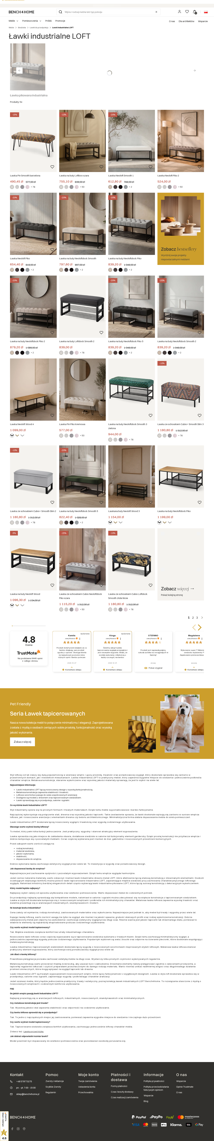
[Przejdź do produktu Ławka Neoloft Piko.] (33, 224)
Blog (146, 1101)
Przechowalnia (85, 1092)
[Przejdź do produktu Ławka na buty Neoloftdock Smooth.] (82, 224)
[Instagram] (18, 1129)
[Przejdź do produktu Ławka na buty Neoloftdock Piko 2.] (33, 307)
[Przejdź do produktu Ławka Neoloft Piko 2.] (180, 141)
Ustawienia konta (86, 1086)
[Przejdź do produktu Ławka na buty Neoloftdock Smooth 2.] (180, 307)
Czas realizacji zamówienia (124, 1097)
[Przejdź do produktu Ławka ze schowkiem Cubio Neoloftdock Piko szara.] (82, 559)
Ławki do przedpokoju (39, 27)
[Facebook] (12, 1129)
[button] (60, 12)
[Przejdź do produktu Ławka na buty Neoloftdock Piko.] (131, 224)
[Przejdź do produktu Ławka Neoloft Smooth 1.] (131, 141)
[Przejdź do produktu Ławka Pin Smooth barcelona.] (33, 141)
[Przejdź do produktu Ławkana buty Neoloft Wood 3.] (131, 476)
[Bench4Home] (24, 1129)
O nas (172, 21)
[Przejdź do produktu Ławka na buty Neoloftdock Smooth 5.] (82, 476)
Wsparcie (203, 21)
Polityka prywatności (154, 1081)
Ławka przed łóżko (33, 1031)
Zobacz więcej (22, 741)
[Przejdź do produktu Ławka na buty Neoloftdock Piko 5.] (131, 307)
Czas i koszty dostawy (122, 1091)
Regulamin (51, 1092)
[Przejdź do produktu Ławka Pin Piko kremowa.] (82, 389)
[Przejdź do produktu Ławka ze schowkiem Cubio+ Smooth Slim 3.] (180, 389)
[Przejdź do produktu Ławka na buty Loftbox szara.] (82, 141)
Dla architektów (186, 21)
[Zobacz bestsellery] (180, 229)
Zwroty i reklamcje (55, 1081)
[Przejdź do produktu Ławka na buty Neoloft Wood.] (33, 559)
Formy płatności (119, 1086)
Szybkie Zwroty (53, 1086)
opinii (32, 659)
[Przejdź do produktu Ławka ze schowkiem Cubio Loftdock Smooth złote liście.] (131, 559)
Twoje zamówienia (87, 1081)
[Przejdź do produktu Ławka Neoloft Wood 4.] (33, 389)
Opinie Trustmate (184, 1086)
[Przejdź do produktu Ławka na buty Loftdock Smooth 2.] (82, 307)
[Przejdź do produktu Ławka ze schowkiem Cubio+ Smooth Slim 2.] (33, 476)
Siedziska (22, 27)
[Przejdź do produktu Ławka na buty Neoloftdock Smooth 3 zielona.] (131, 389)
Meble (11, 27)
